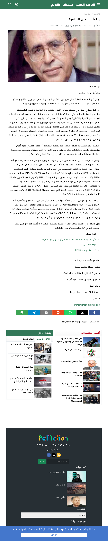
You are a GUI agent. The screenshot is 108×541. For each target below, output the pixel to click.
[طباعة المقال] (22, 312)
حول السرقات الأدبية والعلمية (24, 368)
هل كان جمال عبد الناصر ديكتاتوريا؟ (22, 391)
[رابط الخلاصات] (59, 455)
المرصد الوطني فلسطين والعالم (73, 4)
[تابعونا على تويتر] (54, 455)
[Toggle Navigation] (99, 4)
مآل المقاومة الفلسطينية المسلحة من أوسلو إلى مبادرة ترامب (68, 239)
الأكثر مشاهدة (43, 339)
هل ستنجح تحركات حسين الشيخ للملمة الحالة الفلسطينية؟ (71, 398)
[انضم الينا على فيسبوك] (49, 455)
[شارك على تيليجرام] (34, 312)
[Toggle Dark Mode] (17, 4)
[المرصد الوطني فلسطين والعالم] (53, 440)
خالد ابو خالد (60, 485)
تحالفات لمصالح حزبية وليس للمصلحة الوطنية (70, 385)
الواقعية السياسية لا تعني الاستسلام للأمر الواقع (21, 379)
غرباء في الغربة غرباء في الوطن (22, 357)
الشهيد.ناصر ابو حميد (57, 472)
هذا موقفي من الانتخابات (85, 250)
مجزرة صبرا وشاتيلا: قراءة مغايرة (22, 346)
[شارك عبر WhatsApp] (70, 312)
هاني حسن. (60, 497)
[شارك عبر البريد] (46, 312)
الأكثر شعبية (28, 339)
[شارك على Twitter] (82, 312)
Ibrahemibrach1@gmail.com (86, 305)
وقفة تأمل (88, 14)
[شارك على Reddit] (58, 312)
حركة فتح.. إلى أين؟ (87, 245)
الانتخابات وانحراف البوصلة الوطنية (71, 374)
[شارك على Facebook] (94, 312)
